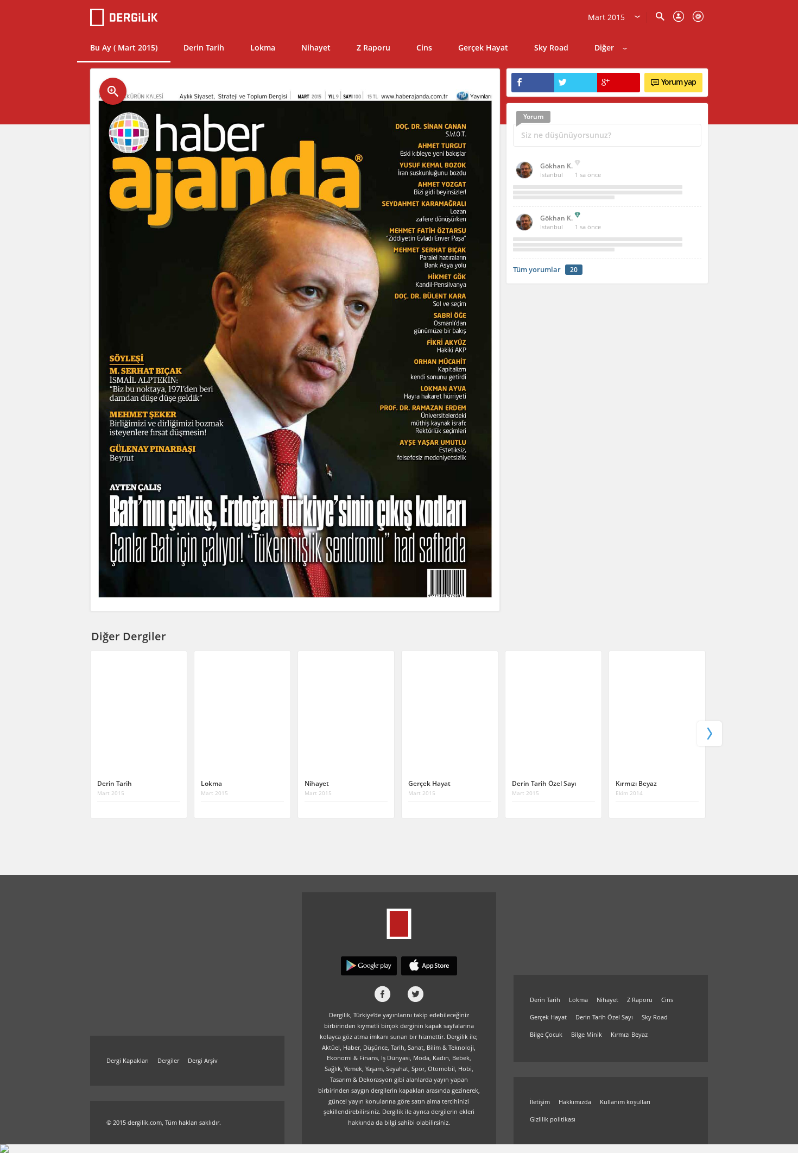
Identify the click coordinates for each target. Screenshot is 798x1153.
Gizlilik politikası (552, 1119)
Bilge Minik (586, 1034)
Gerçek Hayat (483, 47)
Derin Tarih (203, 47)
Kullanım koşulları (625, 1102)
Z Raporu (373, 47)
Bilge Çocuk (546, 1034)
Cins (424, 47)
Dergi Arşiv (203, 1060)
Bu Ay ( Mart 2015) (123, 47)
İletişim (540, 1102)
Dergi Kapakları (127, 1060)
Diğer (604, 47)
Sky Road (551, 47)
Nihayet (316, 47)
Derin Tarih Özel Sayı (604, 1017)
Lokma (262, 47)
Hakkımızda (575, 1102)
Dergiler (168, 1060)
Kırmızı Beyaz (629, 1034)
